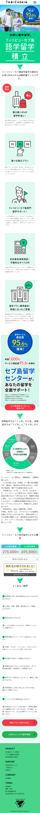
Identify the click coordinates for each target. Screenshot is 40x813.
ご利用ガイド (9, 767)
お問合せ (8, 770)
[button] (34, 2)
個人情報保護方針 (10, 791)
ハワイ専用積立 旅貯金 (12, 754)
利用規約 (8, 786)
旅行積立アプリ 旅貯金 (12, 752)
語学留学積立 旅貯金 (11, 757)
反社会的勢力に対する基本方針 (14, 794)
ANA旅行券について (11, 765)
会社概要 (8, 778)
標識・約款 (8, 789)
